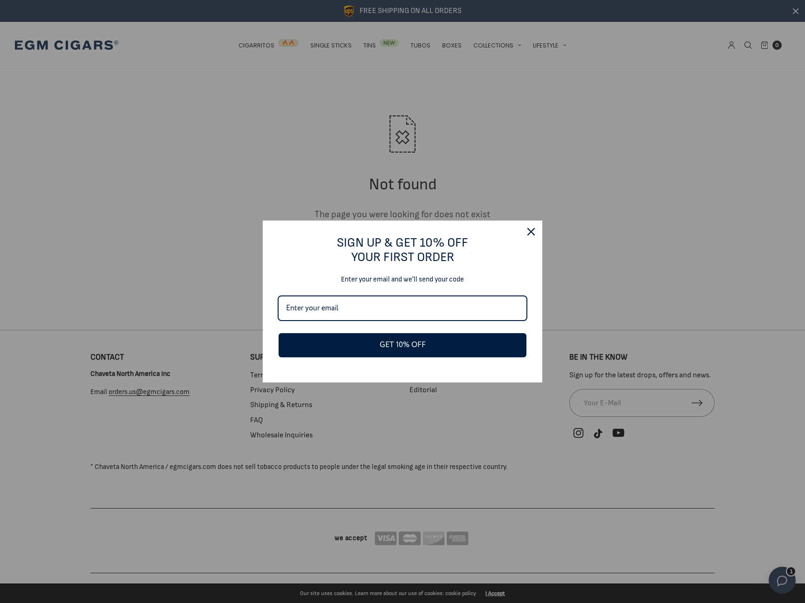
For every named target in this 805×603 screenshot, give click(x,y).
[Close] (531, 232)
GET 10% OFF (403, 345)
